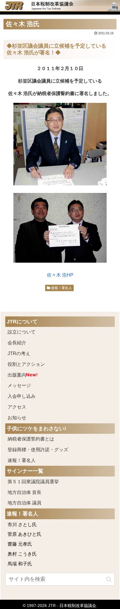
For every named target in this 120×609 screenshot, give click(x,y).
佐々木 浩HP (60, 275)
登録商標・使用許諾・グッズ (38, 449)
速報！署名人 (61, 288)
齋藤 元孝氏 (20, 544)
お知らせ (17, 417)
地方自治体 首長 (31, 492)
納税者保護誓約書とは (31, 438)
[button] (109, 579)
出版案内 (17, 374)
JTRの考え (19, 353)
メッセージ (19, 385)
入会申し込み (22, 396)
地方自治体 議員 (24, 502)
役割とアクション (26, 364)
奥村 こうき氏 (22, 553)
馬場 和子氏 (20, 563)
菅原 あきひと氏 (24, 534)
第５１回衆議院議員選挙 (33, 481)
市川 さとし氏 (22, 524)
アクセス (17, 406)
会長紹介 (17, 342)
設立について (22, 331)
